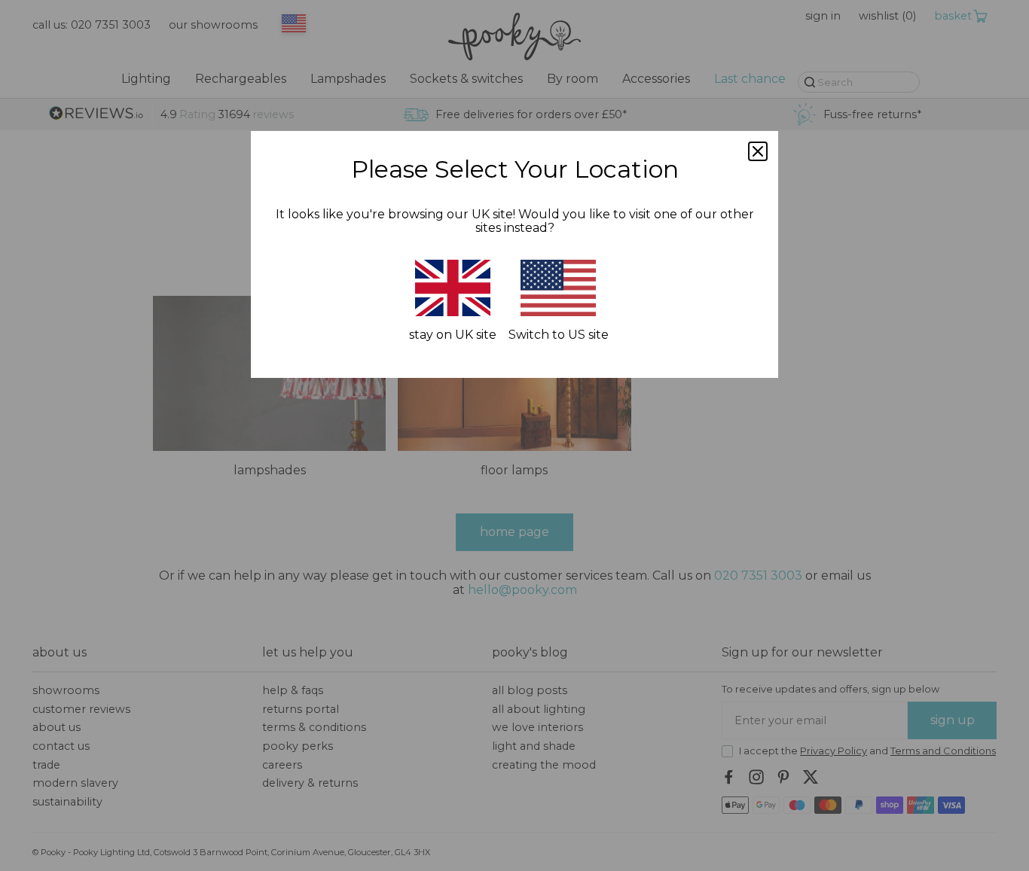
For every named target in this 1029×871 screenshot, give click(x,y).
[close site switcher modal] (758, 151)
